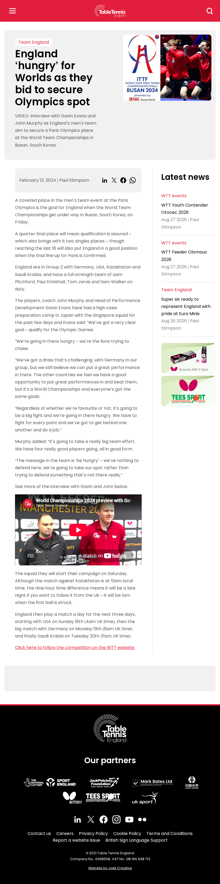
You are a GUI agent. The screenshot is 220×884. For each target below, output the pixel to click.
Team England (34, 42)
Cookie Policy (127, 833)
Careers (65, 833)
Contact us (39, 833)
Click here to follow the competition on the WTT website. (75, 647)
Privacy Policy (93, 833)
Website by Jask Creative (110, 868)
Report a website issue (76, 840)
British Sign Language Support (136, 840)
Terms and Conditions (169, 833)
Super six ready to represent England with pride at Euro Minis (186, 306)
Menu (12, 11)
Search (210, 11)
